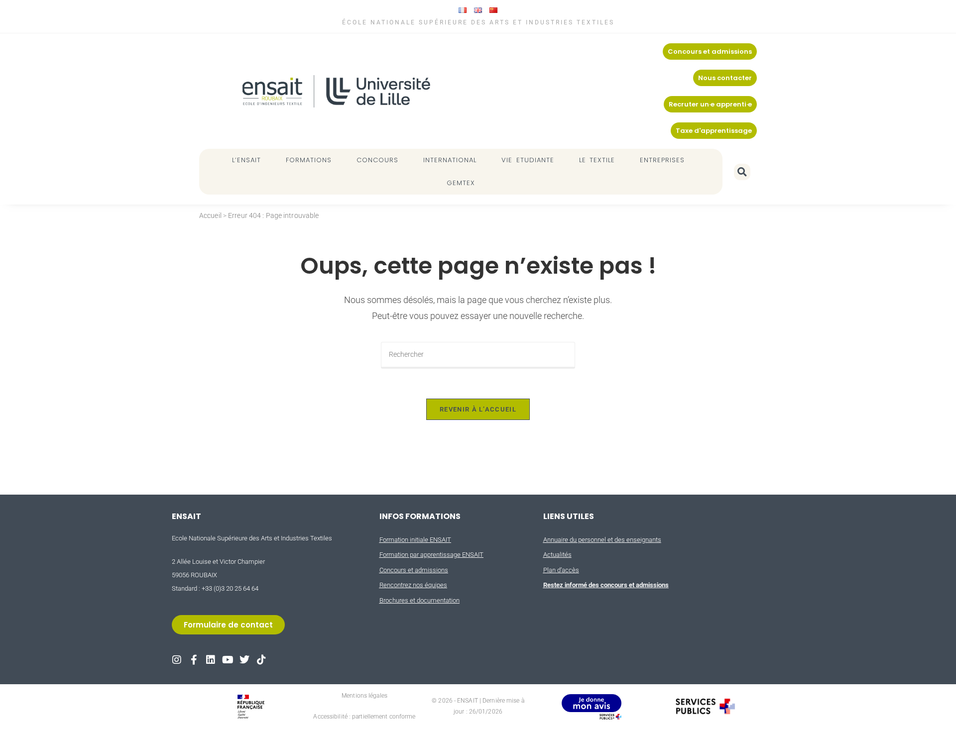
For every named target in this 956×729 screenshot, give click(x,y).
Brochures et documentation (419, 600)
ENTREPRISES (662, 160)
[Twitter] (244, 660)
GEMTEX (461, 183)
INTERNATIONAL (450, 160)
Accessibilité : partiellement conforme (364, 716)
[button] (742, 172)
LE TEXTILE (597, 160)
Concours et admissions (413, 570)
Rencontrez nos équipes (413, 585)
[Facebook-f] (194, 660)
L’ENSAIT (246, 160)
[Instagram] (177, 660)
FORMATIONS (309, 160)
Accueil (210, 215)
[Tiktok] (261, 660)
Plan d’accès (561, 570)
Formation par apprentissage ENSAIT (431, 554)
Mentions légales (364, 695)
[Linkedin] (211, 660)
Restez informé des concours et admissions (606, 585)
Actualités (557, 554)
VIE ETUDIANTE (527, 160)
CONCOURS (377, 160)
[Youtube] (228, 660)
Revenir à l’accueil (478, 409)
